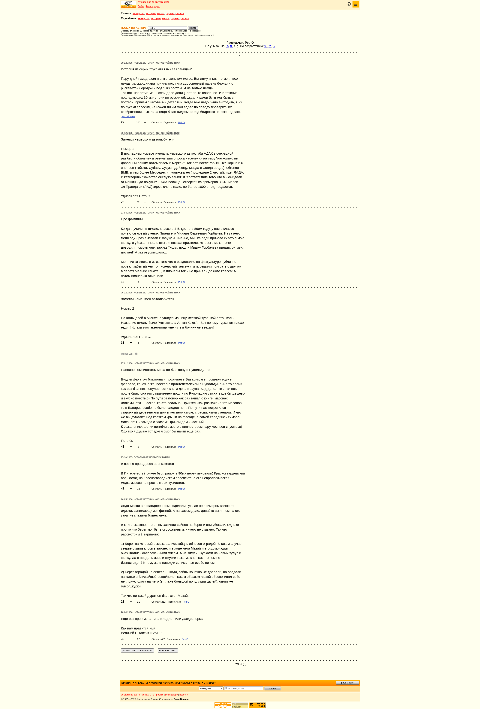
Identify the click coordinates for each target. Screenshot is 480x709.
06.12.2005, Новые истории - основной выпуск (150, 133)
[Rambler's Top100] (222, 705)
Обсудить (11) (159, 602)
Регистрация (153, 6)
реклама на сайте (130, 694)
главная (126, 683)
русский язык (128, 116)
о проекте (158, 694)
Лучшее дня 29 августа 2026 (153, 2)
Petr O (181, 122)
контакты (146, 694)
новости (183, 694)
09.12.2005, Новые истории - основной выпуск (150, 63)
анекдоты (138, 13)
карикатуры (172, 683)
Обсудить (157, 122)
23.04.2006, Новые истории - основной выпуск (150, 212)
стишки (180, 13)
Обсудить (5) (158, 639)
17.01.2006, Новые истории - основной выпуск (150, 363)
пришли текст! (347, 682)
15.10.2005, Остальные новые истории (145, 457)
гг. (231, 46)
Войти (141, 6)
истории (151, 13)
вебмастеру (171, 694)
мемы (160, 13)
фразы (170, 13)
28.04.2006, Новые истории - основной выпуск (150, 612)
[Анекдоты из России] (128, 4)
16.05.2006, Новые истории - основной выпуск (150, 499)
